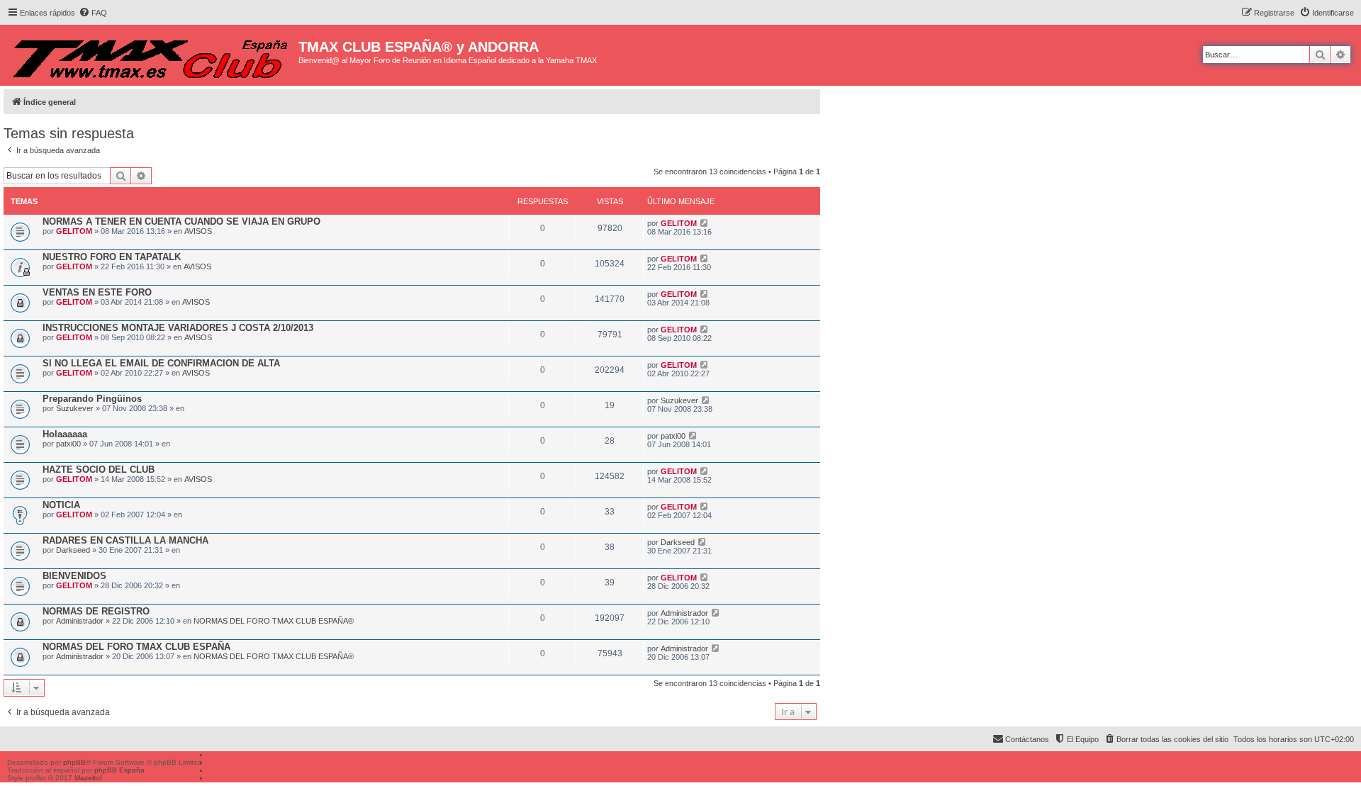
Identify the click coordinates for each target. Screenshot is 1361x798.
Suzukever (75, 408)
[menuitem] (93, 12)
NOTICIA (61, 505)
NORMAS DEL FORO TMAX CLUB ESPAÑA (136, 646)
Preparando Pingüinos (92, 398)
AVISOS (198, 231)
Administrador (79, 621)
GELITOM (74, 231)
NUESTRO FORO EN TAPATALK (112, 257)
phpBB (74, 762)
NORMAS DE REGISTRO (96, 611)
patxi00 (68, 443)
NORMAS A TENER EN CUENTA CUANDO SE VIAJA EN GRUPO (181, 221)
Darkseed (73, 550)
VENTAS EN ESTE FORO (97, 292)
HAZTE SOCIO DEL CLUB (99, 469)
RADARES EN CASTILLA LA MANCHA (125, 540)
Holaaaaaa (65, 434)
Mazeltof (88, 778)
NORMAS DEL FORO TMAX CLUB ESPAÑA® (274, 621)
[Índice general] (151, 55)
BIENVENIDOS (74, 576)
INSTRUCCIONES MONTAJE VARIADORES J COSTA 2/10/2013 (178, 327)
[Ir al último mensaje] (704, 223)
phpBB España (119, 770)
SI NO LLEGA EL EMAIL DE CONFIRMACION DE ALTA (161, 363)
